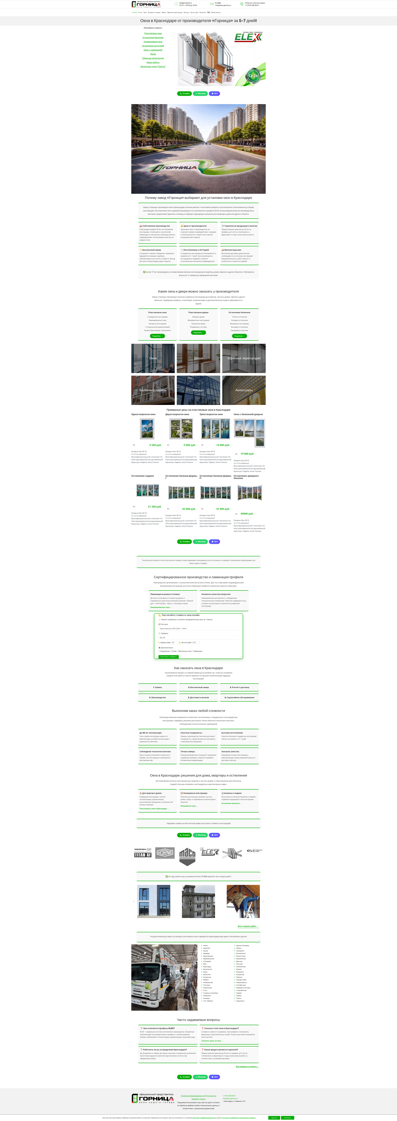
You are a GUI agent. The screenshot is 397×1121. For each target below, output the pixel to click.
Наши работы (216, 12)
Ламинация (197, 651)
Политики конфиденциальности (204, 1118)
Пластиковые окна (153, 33)
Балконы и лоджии (154, 12)
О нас (140, 12)
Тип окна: (163, 624)
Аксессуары (194, 12)
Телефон (186, 94)
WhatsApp (202, 94)
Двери (164, 12)
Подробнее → (157, 336)
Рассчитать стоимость (169, 657)
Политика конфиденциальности (193, 1096)
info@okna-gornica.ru (230, 1098)
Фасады (186, 12)
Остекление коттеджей (153, 46)
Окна (145, 12)
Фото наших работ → (248, 926)
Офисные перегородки (174, 12)
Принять (274, 1118)
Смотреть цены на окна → (212, 1041)
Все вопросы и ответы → (247, 1066)
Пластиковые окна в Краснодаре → (154, 809)
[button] (133, 901)
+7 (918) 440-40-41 (229, 1096)
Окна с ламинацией (153, 50)
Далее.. (152, 367)
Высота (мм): (185, 643)
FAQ (208, 12)
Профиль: (163, 633)
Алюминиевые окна (153, 41)
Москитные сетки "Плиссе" (153, 66)
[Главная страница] (153, 1098)
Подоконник (164, 651)
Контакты (203, 12)
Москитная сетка (184, 651)
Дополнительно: (165, 648)
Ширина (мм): (164, 643)
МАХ (216, 94)
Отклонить (287, 1118)
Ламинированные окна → (161, 607)
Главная (134, 12)
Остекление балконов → (232, 803)
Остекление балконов (152, 37)
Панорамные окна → (189, 806)
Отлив (173, 651)
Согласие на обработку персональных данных (239, 1118)
